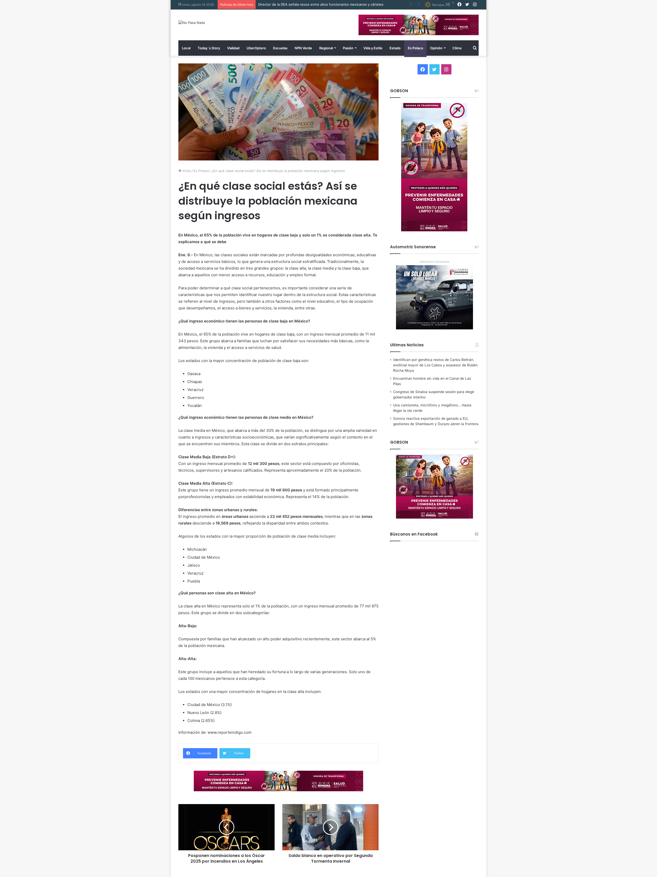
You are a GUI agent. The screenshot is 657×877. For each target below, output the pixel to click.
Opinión (436, 48)
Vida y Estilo (372, 48)
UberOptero (256, 48)
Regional (326, 48)
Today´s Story (209, 48)
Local (186, 48)
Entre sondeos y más (275, 4)
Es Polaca (415, 48)
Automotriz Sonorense (434, 261)
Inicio (186, 171)
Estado (395, 48)
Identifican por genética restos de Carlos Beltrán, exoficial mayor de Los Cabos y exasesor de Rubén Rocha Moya (435, 365)
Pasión (348, 48)
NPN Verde (303, 48)
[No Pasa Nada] (191, 22)
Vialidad (233, 48)
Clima (456, 48)
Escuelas (280, 48)
